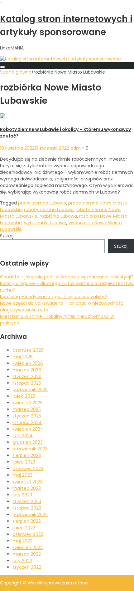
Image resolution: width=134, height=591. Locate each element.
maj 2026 (22, 357)
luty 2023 (22, 495)
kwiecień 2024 (27, 429)
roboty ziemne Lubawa (49, 209)
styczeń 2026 (26, 376)
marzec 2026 (26, 370)
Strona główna (15, 72)
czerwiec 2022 (27, 534)
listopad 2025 (26, 383)
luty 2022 (22, 560)
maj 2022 (22, 541)
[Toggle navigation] (2, 67)
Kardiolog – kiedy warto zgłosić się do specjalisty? (53, 296)
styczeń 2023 (26, 501)
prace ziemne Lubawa (42, 203)
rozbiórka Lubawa (58, 216)
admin (77, 148)
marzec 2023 (26, 488)
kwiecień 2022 (27, 547)
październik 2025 (30, 389)
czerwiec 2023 (27, 468)
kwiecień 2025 (27, 403)
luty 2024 (22, 436)
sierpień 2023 (26, 455)
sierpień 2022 (26, 521)
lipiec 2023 (23, 462)
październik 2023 (30, 449)
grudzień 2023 (27, 442)
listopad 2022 (26, 508)
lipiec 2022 (23, 528)
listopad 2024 (27, 422)
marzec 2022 (26, 554)
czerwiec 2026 (28, 350)
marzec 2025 (26, 409)
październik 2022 (30, 514)
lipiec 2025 (23, 396)
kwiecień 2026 (27, 363)
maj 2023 (22, 475)
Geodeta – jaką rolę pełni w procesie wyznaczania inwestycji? (66, 277)
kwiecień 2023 (27, 482)
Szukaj (6, 236)
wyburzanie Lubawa (45, 223)
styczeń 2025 (26, 416)
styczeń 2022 (26, 567)
